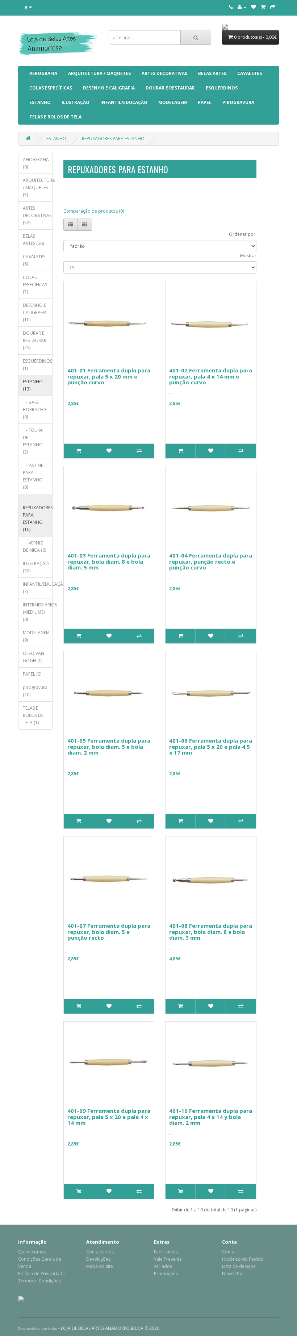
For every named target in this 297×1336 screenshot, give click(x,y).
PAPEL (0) (32, 674)
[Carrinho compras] (263, 7)
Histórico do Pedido (243, 1259)
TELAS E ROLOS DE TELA (55, 117)
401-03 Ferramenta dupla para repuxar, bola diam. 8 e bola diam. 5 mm (108, 561)
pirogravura (238, 102)
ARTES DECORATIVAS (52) (37, 215)
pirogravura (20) (35, 691)
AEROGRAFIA (43, 73)
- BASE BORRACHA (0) (34, 409)
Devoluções (98, 1259)
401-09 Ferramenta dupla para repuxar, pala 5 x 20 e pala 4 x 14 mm (108, 1116)
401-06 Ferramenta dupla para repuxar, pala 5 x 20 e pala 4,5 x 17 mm (210, 746)
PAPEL (205, 102)
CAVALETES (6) (34, 260)
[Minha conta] (242, 7)
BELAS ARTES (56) (33, 239)
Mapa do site (99, 1266)
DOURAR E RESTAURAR (170, 88)
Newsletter (233, 1273)
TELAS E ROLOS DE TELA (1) (33, 715)
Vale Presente (168, 1259)
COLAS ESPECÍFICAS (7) (35, 284)
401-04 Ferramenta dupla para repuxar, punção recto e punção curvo (210, 561)
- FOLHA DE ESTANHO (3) (33, 441)
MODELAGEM (172, 102)
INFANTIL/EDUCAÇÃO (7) (38, 587)
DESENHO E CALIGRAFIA (109, 88)
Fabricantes (166, 1252)
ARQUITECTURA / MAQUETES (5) (38, 187)
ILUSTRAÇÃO (75, 102)
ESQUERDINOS (222, 88)
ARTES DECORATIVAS (164, 73)
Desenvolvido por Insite (37, 1329)
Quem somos (32, 1252)
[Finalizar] (272, 7)
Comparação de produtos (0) (93, 211)
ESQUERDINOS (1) (37, 364)
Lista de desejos (238, 1266)
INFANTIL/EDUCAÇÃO (123, 102)
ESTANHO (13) (33, 385)
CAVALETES (249, 73)
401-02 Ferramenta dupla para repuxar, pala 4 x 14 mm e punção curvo (210, 376)
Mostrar (248, 255)
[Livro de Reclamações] (21, 1299)
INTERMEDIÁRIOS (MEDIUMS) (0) (38, 612)
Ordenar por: (242, 234)
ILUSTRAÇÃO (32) (36, 567)
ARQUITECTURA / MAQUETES (99, 73)
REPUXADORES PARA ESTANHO (113, 138)
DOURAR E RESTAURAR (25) (34, 340)
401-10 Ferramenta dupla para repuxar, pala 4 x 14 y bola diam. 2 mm (210, 1116)
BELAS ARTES (212, 73)
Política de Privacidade (41, 1273)
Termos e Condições (39, 1281)
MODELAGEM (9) (36, 636)
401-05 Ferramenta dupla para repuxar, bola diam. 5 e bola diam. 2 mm (108, 746)
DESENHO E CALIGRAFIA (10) (35, 312)
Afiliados (163, 1266)
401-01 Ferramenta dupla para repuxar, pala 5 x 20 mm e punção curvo (108, 376)
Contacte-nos (100, 1252)
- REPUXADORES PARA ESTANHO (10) (38, 515)
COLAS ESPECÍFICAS (50, 88)
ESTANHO (40, 102)
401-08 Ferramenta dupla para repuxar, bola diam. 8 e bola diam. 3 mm (210, 931)
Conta (228, 1252)
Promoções (166, 1273)
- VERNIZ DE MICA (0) (34, 546)
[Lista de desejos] (253, 7)
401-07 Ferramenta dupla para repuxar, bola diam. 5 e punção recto (108, 931)
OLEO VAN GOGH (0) (33, 657)
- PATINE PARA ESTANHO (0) (33, 476)
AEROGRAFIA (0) (36, 163)
